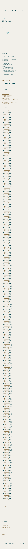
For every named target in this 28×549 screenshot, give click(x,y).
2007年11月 (7, 385)
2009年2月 (6, 360)
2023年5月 (6, 135)
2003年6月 (6, 472)
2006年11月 (7, 404)
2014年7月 (6, 255)
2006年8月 (6, 409)
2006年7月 (6, 411)
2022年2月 (6, 145)
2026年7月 (6, 111)
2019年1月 (6, 183)
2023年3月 (6, 138)
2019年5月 (6, 176)
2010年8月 (6, 330)
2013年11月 (7, 266)
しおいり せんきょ (6, 80)
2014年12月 (7, 247)
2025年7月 (6, 117)
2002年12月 (7, 481)
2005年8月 (6, 429)
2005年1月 (6, 440)
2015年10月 (7, 230)
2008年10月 (7, 367)
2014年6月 (6, 257)
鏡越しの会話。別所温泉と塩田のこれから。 (10, 99)
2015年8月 (6, 234)
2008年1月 (6, 381)
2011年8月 (6, 311)
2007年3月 (6, 398)
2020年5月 (6, 165)
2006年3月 (6, 417)
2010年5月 (6, 335)
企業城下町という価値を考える (8, 100)
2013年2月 (6, 281)
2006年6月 (6, 413)
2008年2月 (6, 380)
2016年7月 (6, 217)
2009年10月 (7, 347)
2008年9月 (6, 368)
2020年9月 (6, 158)
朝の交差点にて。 (5, 94)
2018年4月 (6, 196)
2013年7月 (6, 273)
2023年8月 (6, 130)
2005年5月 (6, 434)
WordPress (3, 534)
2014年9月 (6, 252)
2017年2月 (6, 207)
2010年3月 (6, 339)
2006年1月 (6, 421)
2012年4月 (6, 298)
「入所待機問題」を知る (6, 105)
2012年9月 (6, 289)
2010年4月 (6, 337)
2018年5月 (6, 194)
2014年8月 (6, 253)
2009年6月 (6, 353)
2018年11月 (7, 186)
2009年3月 (6, 358)
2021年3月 (6, 148)
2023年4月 (6, 137)
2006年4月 (6, 416)
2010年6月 (6, 334)
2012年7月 (6, 293)
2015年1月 (6, 245)
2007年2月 (6, 399)
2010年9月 (6, 329)
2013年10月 (7, 268)
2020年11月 (7, 155)
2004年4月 (6, 455)
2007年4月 (6, 396)
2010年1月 (6, 342)
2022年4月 (6, 143)
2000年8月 (6, 495)
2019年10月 (7, 171)
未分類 (3, 27)
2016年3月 (6, 224)
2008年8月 (6, 370)
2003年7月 (6, 470)
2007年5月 (6, 394)
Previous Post (5, 43)
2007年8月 (6, 390)
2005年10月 (7, 426)
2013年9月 (6, 270)
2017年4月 (6, 204)
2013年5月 (6, 276)
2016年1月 (6, 227)
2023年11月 (7, 125)
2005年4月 (6, 436)
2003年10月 (7, 465)
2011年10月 (7, 308)
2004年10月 (7, 445)
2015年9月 (6, 232)
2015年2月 (6, 243)
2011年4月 (6, 317)
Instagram (3, 535)
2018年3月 (6, 197)
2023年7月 (6, 132)
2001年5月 (6, 493)
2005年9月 (6, 427)
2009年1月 (6, 362)
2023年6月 (6, 133)
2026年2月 (6, 112)
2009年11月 (7, 345)
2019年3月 (6, 179)
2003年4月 (6, 475)
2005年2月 (6, 439)
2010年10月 (7, 327)
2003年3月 (6, 477)
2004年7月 (6, 450)
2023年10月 (7, 127)
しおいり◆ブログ (14, 11)
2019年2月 (6, 181)
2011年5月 (6, 316)
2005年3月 (6, 437)
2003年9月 (6, 467)
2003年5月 (6, 473)
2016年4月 (6, 222)
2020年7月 (6, 161)
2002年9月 (6, 486)
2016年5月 (6, 220)
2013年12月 (7, 265)
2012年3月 (6, 299)
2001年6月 (6, 491)
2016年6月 (6, 219)
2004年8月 (6, 449)
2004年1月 (6, 460)
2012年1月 (6, 303)
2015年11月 (7, 229)
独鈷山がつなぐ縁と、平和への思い (9, 98)
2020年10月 (7, 157)
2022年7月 (6, 142)
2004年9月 (6, 447)
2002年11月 (7, 483)
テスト (3, 92)
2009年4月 (6, 357)
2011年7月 (6, 312)
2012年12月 (7, 284)
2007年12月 (7, 383)
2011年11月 (7, 306)
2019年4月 (6, 178)
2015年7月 (6, 235)
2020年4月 (6, 166)
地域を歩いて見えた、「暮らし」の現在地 (10, 102)
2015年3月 (6, 242)
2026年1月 (6, 114)
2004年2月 (6, 458)
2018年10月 (7, 188)
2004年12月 (7, 442)
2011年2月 (6, 321)
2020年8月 (6, 160)
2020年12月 (7, 153)
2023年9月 (6, 129)
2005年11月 (7, 424)
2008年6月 (6, 373)
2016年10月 (7, 212)
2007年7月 (6, 391)
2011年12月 (7, 304)
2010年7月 (6, 332)
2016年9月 (6, 214)
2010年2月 (6, 340)
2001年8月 (6, 490)
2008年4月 (6, 376)
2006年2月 (6, 419)
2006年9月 (6, 408)
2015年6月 (6, 237)
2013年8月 (6, 271)
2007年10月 (7, 386)
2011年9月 (6, 309)
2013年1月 (6, 283)
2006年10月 (7, 406)
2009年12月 (7, 344)
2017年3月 (6, 206)
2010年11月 (7, 326)
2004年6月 (6, 452)
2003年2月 (6, 478)
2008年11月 (7, 365)
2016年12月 (7, 209)
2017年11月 (7, 201)
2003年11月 (7, 463)
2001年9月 (6, 488)
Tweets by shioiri (5, 506)
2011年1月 (6, 322)
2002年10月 (7, 485)
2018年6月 (6, 193)
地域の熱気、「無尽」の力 (7, 96)
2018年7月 (6, 191)
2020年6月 (6, 163)
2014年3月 (6, 260)
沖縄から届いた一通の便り (7, 95)
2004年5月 (6, 454)
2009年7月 (6, 352)
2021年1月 (6, 152)
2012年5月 (6, 296)
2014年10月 (7, 250)
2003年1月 (6, 480)
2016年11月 (7, 211)
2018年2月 (6, 199)
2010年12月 (7, 324)
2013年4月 (6, 278)
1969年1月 (6, 500)
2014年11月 (7, 248)
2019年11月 (7, 170)
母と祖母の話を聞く (6, 103)
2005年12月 (7, 422)
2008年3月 (6, 378)
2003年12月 (7, 462)
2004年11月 (7, 444)
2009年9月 (6, 348)
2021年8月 (6, 147)
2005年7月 (6, 431)
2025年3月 (6, 122)
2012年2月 (6, 301)
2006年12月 (7, 403)
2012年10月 (7, 288)
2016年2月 (6, 225)
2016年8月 (6, 216)
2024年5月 (6, 124)
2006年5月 (6, 414)
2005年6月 (6, 432)
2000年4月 (6, 498)
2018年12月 (7, 184)
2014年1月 (6, 263)
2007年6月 (6, 393)
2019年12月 (7, 168)
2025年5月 (6, 119)
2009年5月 (6, 355)
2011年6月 (6, 314)
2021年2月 (6, 150)
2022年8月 (6, 140)
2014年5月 (6, 258)
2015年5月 (6, 239)
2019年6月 (6, 175)
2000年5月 (6, 496)
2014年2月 (6, 262)
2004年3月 (6, 457)
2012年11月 (7, 286)
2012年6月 (6, 294)
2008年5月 (6, 375)
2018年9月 (6, 189)
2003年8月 (6, 468)
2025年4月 (6, 120)
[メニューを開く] (14, 2)
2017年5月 (6, 202)
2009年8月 (6, 350)
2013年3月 (6, 280)
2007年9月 (6, 388)
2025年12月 (7, 115)
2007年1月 (6, 401)
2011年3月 (6, 319)
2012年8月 (6, 291)
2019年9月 (6, 173)
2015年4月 (6, 240)
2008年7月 (6, 372)
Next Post (23, 43)
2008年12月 (7, 363)
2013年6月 (6, 275)
